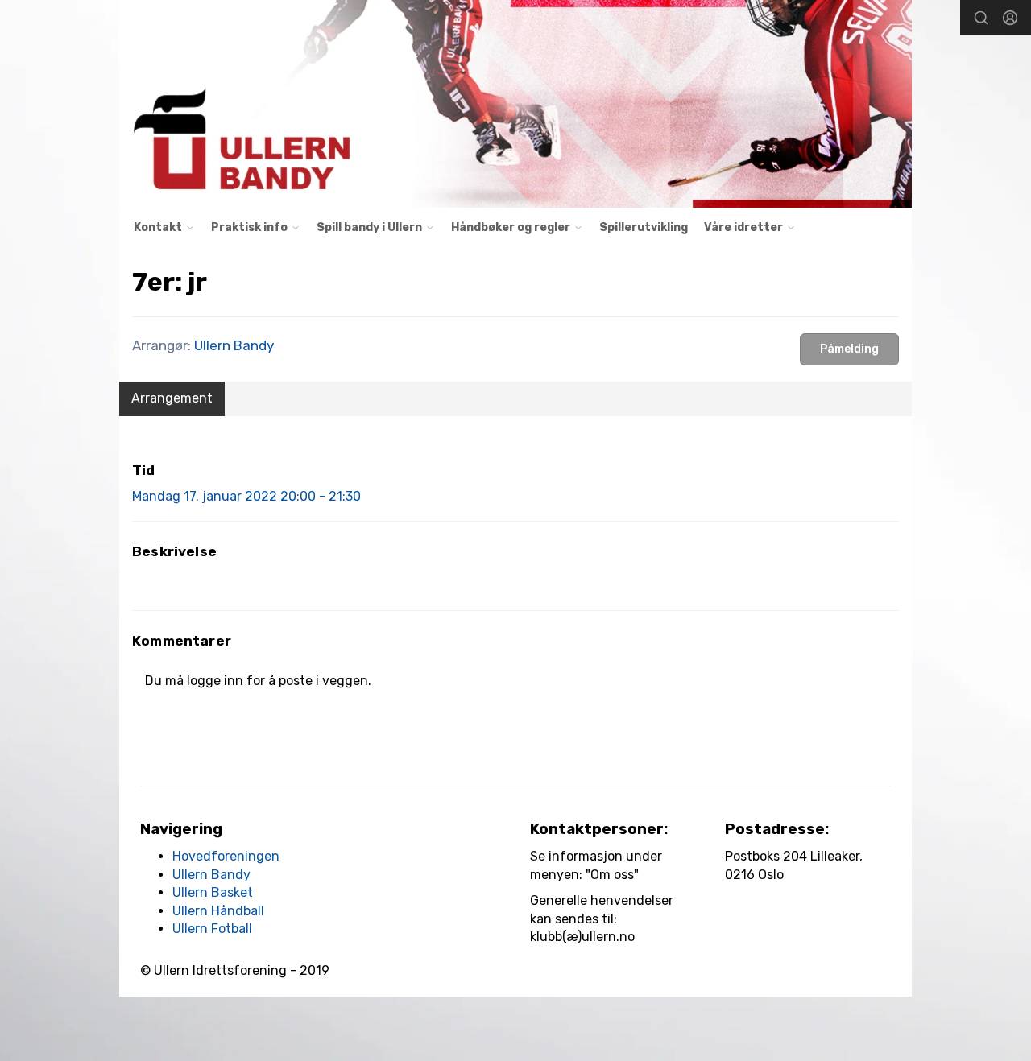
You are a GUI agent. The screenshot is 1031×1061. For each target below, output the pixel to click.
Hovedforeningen (225, 856)
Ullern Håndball (218, 911)
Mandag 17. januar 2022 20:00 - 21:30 (246, 496)
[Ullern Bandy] (515, 104)
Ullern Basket (212, 892)
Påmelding (849, 349)
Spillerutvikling (643, 227)
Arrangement (172, 398)
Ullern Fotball (212, 928)
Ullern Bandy (234, 345)
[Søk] (981, 17)
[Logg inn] (1010, 17)
